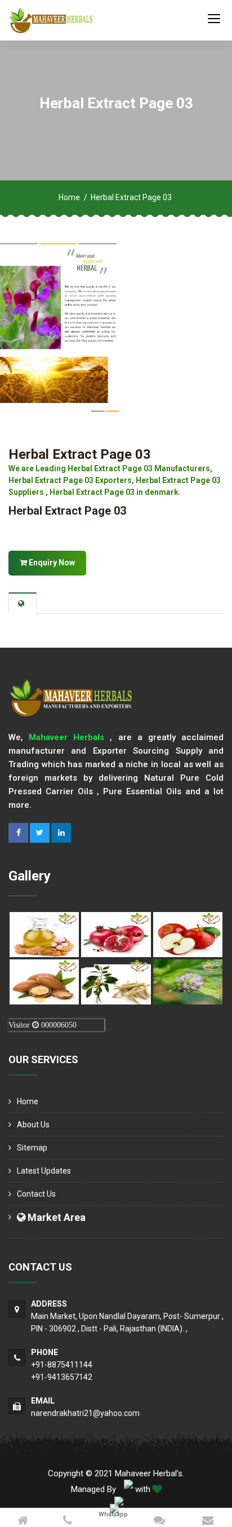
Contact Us (36, 1193)
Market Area (55, 1217)
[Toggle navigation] (214, 18)
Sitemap (32, 1147)
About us (33, 1124)
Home (69, 197)
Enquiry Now (51, 562)
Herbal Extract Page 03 (79, 454)
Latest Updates (44, 1170)
